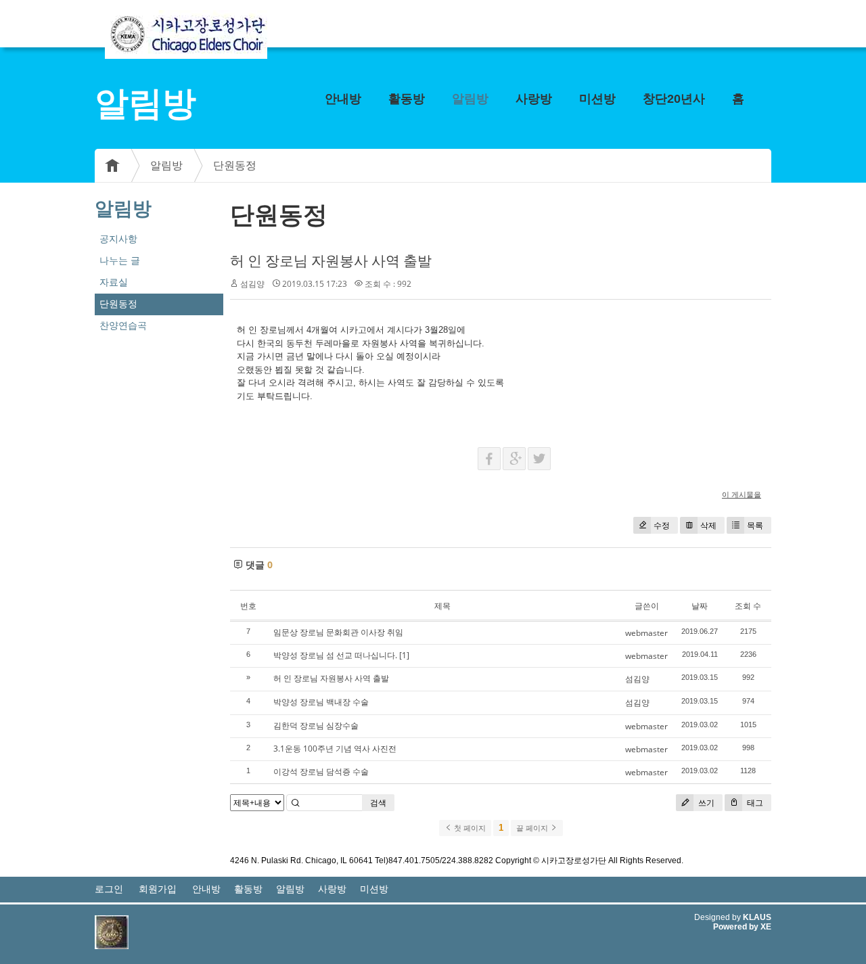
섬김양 (637, 679)
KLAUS (757, 917)
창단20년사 (674, 99)
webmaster (646, 633)
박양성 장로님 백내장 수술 (321, 702)
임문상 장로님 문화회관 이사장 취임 (338, 632)
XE (765, 927)
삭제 (708, 525)
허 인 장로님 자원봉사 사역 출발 (331, 260)
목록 (755, 525)
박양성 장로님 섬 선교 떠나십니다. (335, 655)
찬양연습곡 (123, 325)
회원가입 (158, 888)
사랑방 (534, 99)
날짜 (699, 606)
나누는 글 (119, 260)
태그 (754, 802)
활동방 (406, 99)
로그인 (109, 888)
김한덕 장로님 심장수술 (316, 725)
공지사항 (118, 238)
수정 (662, 525)
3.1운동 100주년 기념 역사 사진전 (334, 748)
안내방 (343, 99)
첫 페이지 (469, 828)
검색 (378, 802)
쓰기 (705, 802)
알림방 (470, 99)
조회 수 (748, 606)
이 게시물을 (741, 494)
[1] (404, 655)
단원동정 (234, 165)
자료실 (113, 282)
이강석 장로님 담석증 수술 (321, 771)
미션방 (597, 99)
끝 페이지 (533, 828)
